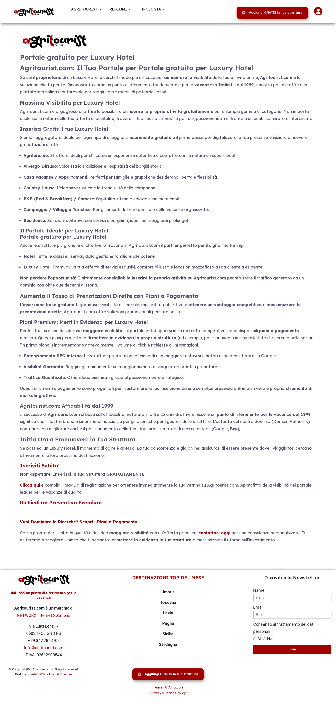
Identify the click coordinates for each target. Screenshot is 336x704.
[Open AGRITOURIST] (100, 9)
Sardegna (168, 644)
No (269, 638)
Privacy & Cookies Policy (168, 693)
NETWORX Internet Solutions (43, 615)
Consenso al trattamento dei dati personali (283, 628)
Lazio (168, 612)
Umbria (168, 591)
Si (259, 638)
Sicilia (168, 633)
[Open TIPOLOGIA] (164, 9)
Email (258, 607)
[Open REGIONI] (130, 9)
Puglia (168, 623)
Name (258, 590)
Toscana (168, 602)
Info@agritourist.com (43, 647)
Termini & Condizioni (168, 687)
